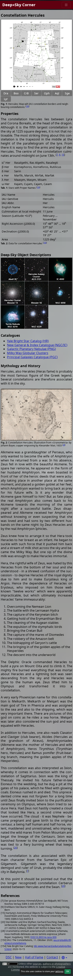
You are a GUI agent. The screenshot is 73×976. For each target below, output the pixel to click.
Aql (57, 93)
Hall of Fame (34, 957)
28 (64, 445)
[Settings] (64, 957)
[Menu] (66, 5)
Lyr (6, 99)
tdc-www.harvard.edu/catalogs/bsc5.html (37, 947)
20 (15, 847)
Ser (36, 93)
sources (37, 963)
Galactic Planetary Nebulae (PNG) (31, 349)
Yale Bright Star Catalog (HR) (28, 341)
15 (63, 154)
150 (27, 106)
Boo (16, 93)
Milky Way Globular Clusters (27, 353)
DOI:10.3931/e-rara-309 (43, 937)
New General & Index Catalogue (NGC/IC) (37, 345)
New (18, 957)
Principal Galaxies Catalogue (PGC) (32, 357)
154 (38, 187)
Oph (47, 93)
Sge (67, 93)
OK (67, 971)
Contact (52, 957)
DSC (9, 957)
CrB (26, 93)
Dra (6, 93)
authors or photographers (57, 963)
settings (59, 971)
